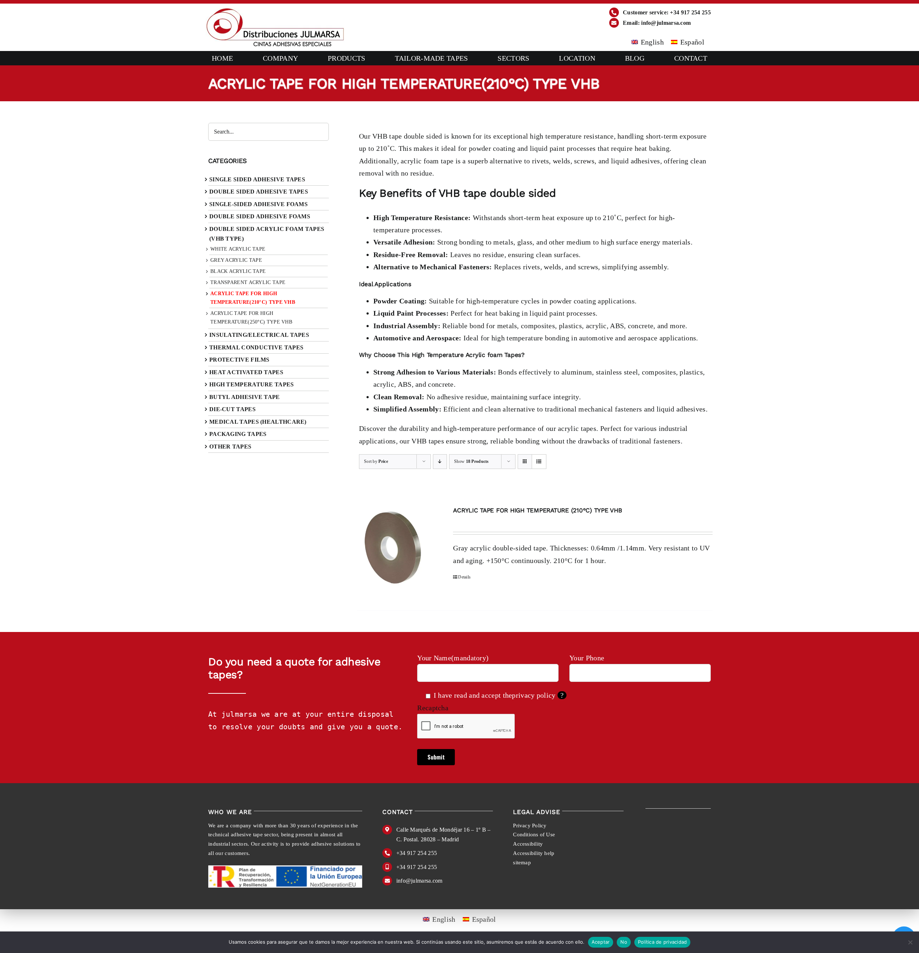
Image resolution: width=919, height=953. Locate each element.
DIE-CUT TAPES (232, 409)
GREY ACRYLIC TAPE (236, 260)
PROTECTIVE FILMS (239, 360)
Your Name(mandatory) (453, 658)
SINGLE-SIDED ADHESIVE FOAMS (258, 204)
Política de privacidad (662, 942)
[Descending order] (440, 461)
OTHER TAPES (230, 446)
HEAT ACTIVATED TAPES (246, 372)
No (623, 942)
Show (471, 461)
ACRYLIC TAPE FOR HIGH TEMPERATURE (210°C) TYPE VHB (537, 510)
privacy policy (533, 695)
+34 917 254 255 (416, 853)
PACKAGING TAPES (238, 434)
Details (464, 577)
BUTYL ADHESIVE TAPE (244, 397)
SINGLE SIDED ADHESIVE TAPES (257, 179)
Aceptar (601, 942)
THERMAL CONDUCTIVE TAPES (256, 347)
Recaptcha (432, 708)
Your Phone (586, 658)
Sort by (376, 461)
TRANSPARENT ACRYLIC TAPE (247, 282)
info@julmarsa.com (419, 881)
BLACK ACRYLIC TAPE (238, 271)
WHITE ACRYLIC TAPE (237, 249)
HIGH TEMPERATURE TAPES (251, 384)
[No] (910, 942)
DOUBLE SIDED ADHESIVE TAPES (258, 192)
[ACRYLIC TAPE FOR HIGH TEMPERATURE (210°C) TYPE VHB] (398, 549)
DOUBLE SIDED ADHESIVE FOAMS (259, 216)
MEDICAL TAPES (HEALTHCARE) (258, 422)
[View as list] (539, 462)
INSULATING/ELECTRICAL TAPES (259, 335)
